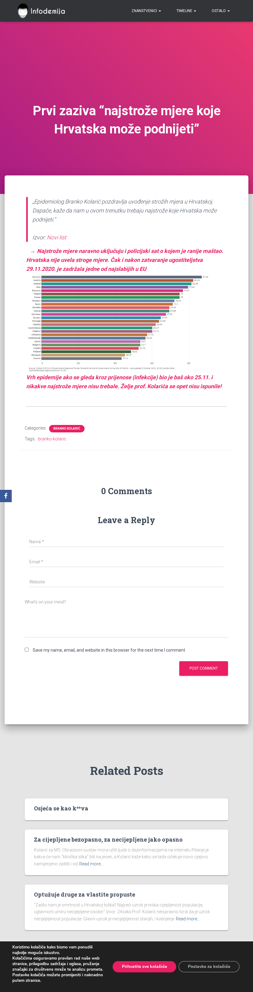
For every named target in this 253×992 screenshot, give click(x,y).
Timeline (184, 11)
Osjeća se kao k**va (61, 808)
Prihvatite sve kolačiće (144, 966)
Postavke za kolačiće (209, 966)
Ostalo (219, 11)
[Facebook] (6, 496)
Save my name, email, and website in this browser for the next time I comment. (109, 650)
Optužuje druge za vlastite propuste (84, 894)
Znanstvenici (144, 11)
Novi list (56, 237)
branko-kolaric (52, 438)
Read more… (91, 863)
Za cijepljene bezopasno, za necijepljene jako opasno (108, 839)
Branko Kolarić (66, 428)
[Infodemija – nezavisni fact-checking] (44, 11)
